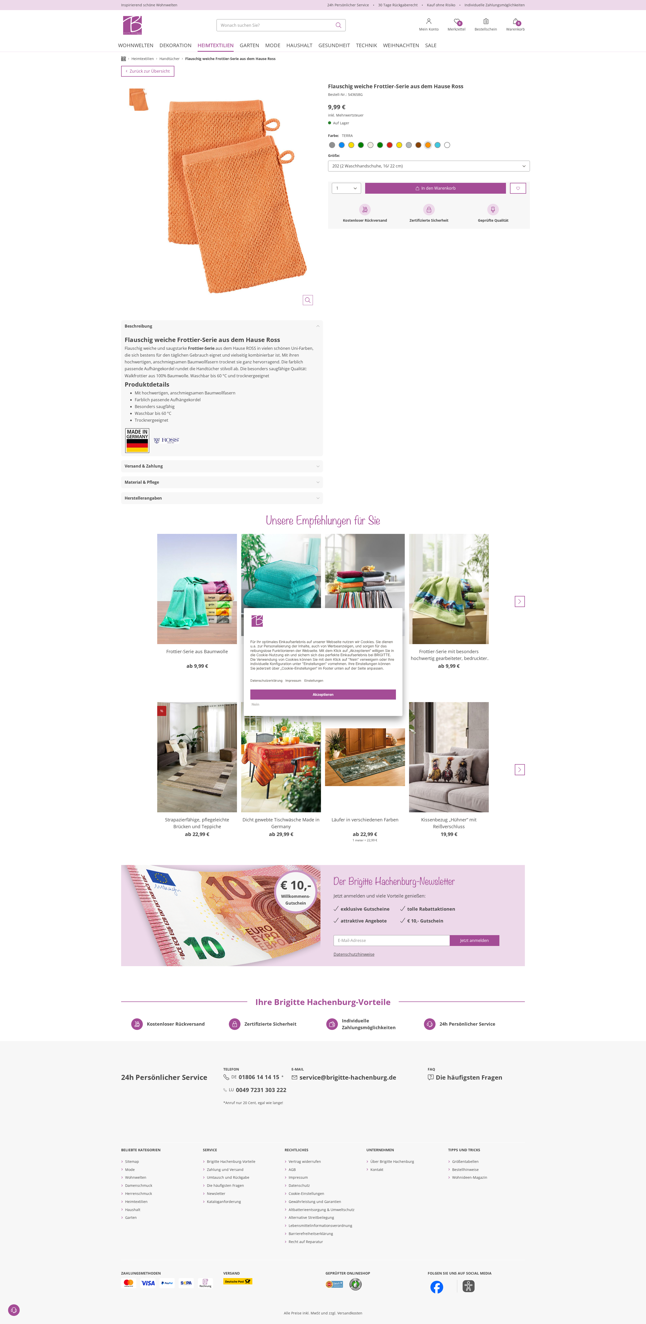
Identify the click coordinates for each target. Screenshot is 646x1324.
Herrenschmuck (138, 1193)
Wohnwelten (135, 1177)
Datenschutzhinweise (354, 954)
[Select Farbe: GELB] (351, 145)
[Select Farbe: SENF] (399, 145)
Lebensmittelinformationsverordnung (320, 1225)
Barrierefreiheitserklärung (311, 1233)
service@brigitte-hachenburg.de (348, 1077)
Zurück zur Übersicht (150, 71)
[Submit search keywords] (339, 25)
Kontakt (376, 1169)
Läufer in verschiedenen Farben (365, 820)
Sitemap (132, 1161)
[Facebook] (437, 1287)
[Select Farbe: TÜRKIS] (438, 145)
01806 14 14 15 (259, 1077)
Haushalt (132, 1209)
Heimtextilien (136, 1201)
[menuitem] (135, 46)
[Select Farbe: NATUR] (370, 145)
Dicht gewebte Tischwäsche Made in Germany (281, 823)
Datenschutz (299, 1185)
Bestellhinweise (465, 1169)
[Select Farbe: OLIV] (380, 145)
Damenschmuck (138, 1185)
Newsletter (216, 1193)
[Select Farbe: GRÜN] (361, 145)
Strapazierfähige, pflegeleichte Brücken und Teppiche (197, 823)
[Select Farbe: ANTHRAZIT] (332, 145)
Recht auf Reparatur (306, 1241)
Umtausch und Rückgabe (228, 1177)
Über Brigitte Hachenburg (392, 1161)
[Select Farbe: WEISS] (447, 145)
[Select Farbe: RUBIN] (390, 145)
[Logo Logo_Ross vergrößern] (166, 441)
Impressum (298, 1177)
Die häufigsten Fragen (469, 1077)
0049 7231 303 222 (261, 1089)
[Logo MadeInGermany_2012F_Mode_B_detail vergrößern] (137, 441)
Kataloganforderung (224, 1201)
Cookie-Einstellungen (306, 1193)
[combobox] (281, 25)
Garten (131, 1217)
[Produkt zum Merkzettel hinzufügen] (518, 188)
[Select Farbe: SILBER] (409, 145)
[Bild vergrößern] (308, 300)
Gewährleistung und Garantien (315, 1201)
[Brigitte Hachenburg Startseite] (132, 25)
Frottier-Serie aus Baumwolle (197, 651)
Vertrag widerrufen (305, 1161)
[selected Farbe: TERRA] (428, 145)
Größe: (334, 155)
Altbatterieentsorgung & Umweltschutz (322, 1209)
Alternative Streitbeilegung (311, 1217)
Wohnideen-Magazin (469, 1177)
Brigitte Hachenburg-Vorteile (231, 1161)
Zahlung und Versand (225, 1169)
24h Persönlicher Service (348, 5)
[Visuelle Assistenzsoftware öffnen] (466, 1286)
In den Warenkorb (438, 188)
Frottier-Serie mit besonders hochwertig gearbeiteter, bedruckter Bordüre (449, 655)
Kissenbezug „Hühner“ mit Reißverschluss (448, 823)
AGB (292, 1169)
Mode (130, 1169)
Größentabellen (465, 1161)
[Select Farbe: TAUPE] (418, 145)
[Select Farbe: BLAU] (342, 145)
